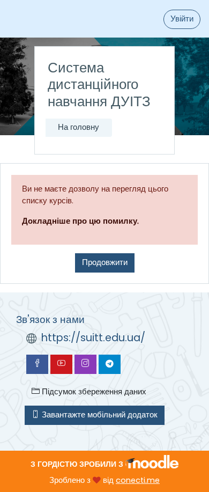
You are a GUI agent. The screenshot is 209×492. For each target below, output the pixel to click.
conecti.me (138, 480)
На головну (78, 127)
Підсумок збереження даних (93, 391)
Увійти (181, 18)
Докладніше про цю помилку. (80, 221)
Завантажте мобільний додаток (99, 414)
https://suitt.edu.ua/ (93, 338)
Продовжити (105, 262)
